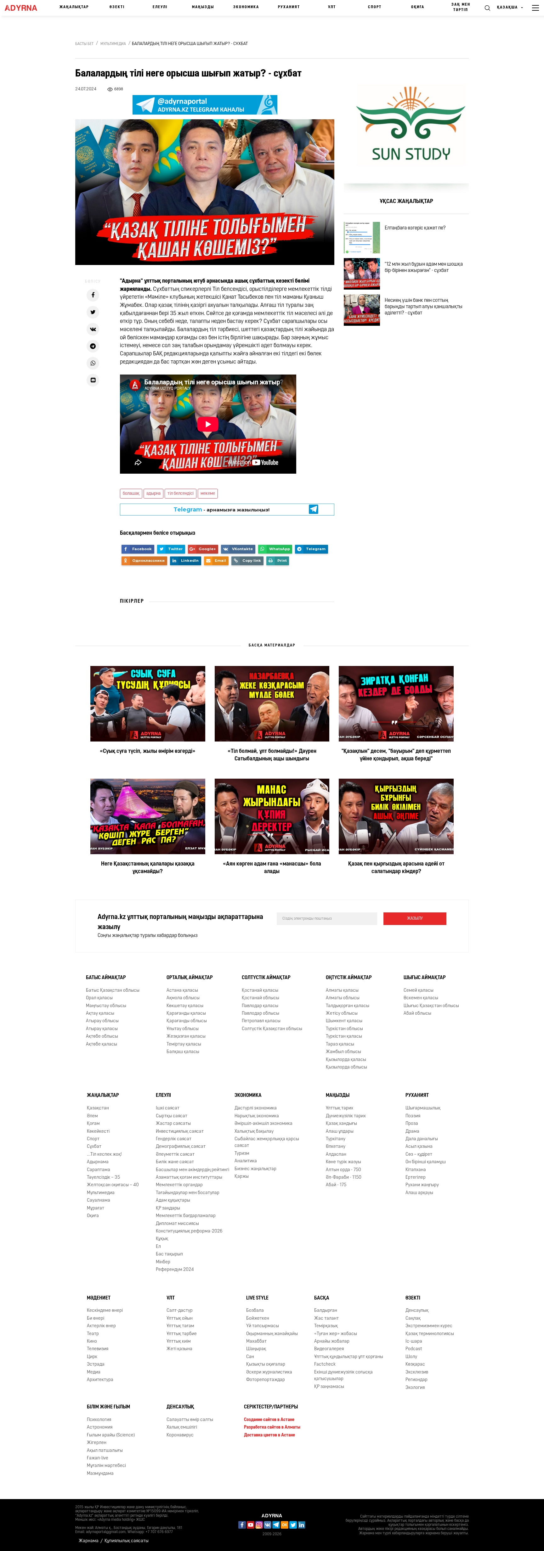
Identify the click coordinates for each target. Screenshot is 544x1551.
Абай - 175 (336, 1185)
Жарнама (89, 1541)
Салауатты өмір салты (190, 1420)
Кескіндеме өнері (105, 1310)
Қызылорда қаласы (346, 1060)
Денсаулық (416, 1310)
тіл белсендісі (180, 493)
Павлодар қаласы (260, 1006)
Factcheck (325, 1364)
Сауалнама (98, 1200)
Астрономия (99, 1427)
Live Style (257, 1298)
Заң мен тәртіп (460, 7)
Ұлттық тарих (339, 1108)
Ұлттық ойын (180, 1318)
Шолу (411, 1357)
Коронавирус (180, 1435)
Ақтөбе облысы (102, 1036)
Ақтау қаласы (100, 1013)
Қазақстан (98, 1108)
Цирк (92, 1357)
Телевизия (97, 1349)
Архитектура (100, 1380)
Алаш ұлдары (340, 1131)
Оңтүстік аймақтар (349, 977)
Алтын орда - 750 (343, 1170)
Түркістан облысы (344, 1029)
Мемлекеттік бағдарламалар (186, 1216)
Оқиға (417, 7)
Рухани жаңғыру (422, 1185)
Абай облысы (417, 1013)
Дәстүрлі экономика (256, 1108)
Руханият (289, 7)
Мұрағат (95, 1208)
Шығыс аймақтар (425, 977)
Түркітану (335, 1139)
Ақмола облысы (183, 998)
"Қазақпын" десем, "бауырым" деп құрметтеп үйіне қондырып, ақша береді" (396, 755)
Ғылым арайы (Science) (111, 1435)
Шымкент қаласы (344, 1021)
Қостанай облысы (260, 998)
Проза (411, 1123)
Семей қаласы (419, 990)
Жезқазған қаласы (186, 1036)
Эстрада (96, 1364)
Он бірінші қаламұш (425, 1162)
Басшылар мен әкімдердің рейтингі (192, 1170)
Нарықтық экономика (257, 1116)
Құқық (162, 1239)
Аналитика (246, 1161)
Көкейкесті (98, 1131)
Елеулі (160, 7)
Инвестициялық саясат (180, 1131)
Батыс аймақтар (106, 977)
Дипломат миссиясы (177, 1223)
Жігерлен (96, 1443)
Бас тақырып (169, 1254)
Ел (158, 1246)
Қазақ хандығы (341, 1123)
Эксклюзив (416, 1372)
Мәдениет (98, 1298)
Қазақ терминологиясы (429, 1334)
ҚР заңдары (168, 1208)
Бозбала (255, 1310)
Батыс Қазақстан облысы (112, 990)
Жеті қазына (179, 1349)
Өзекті (117, 7)
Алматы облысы (343, 998)
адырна (153, 493)
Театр (93, 1334)
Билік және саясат (175, 1162)
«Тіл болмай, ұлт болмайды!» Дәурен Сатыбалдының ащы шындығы (272, 755)
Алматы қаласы (342, 990)
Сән (250, 1357)
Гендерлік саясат (173, 1139)
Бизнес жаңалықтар (255, 1169)
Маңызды (203, 7)
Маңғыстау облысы (106, 1006)
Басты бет (84, 44)
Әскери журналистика (269, 1372)
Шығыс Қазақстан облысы (431, 1006)
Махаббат (256, 1341)
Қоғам (93, 1123)
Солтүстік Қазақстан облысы (272, 1029)
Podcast (413, 1349)
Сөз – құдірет (418, 1154)
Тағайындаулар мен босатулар (187, 1193)
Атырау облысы (102, 1021)
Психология (99, 1420)
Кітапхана (415, 1170)
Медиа (93, 1372)
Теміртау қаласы (184, 1044)
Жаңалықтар (74, 7)
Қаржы (242, 1176)
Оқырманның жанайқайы (272, 1334)
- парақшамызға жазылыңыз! (221, 509)
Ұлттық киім (179, 1341)
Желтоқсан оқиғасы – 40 (113, 1185)
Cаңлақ (413, 1318)
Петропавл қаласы (261, 1021)
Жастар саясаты (173, 1123)
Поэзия (412, 1116)
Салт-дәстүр (180, 1310)
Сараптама (98, 1170)
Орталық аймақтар (190, 977)
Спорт (375, 7)
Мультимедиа (113, 44)
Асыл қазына (419, 1146)
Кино (92, 1341)
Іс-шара (413, 1341)
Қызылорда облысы (346, 1067)
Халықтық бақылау (254, 1131)
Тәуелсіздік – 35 (103, 1177)
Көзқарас (415, 1364)
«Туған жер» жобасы (335, 1334)
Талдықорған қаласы (347, 1006)
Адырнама (98, 1162)
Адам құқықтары (173, 1200)
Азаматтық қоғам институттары (189, 1177)
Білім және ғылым (108, 1407)
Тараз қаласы (340, 1044)
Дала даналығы (421, 1139)
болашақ (131, 493)
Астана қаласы (182, 990)
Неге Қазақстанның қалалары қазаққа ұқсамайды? (148, 868)
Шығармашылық (422, 1108)
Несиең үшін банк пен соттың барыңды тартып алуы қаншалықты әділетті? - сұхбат (423, 307)
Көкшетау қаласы (185, 1006)
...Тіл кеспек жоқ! (104, 1154)
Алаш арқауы (419, 1193)
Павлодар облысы (260, 1013)
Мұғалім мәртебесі (106, 1466)
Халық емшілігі (182, 1427)
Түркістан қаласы (344, 1036)
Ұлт (332, 7)
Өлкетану (335, 1146)
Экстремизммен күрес (428, 1326)
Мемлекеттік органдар (179, 1185)
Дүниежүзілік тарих (346, 1116)
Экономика (246, 7)
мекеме (208, 493)
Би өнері (95, 1318)
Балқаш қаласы (183, 1052)
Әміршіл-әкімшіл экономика (263, 1123)
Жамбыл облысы (343, 1052)
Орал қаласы (99, 998)
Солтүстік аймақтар (266, 977)
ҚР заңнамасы (329, 1387)
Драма (412, 1131)
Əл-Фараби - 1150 (343, 1177)
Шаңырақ (256, 1349)
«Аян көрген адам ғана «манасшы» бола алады (272, 868)
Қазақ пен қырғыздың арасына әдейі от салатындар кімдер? (396, 868)
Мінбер (163, 1262)
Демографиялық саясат (181, 1146)
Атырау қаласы (102, 1029)
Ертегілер (415, 1177)
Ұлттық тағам (180, 1326)
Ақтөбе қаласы (101, 1044)
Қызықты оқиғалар (265, 1364)
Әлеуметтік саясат (175, 1154)
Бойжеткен (257, 1318)
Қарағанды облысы (187, 1021)
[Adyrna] (24, 8)
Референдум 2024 (175, 1269)
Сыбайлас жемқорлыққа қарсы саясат (267, 1142)
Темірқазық (326, 1326)
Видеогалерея (329, 1349)
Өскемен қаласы (421, 998)
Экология (415, 1387)
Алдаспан (336, 1154)
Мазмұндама (100, 1473)
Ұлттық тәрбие (182, 1334)
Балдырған (325, 1310)
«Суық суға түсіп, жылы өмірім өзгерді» (148, 751)
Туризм (242, 1153)
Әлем (92, 1116)
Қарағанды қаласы (186, 1013)
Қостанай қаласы (260, 990)
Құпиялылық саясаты (127, 1541)
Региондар (416, 1380)
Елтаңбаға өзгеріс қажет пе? (415, 228)
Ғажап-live (97, 1458)
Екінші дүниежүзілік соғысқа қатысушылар (343, 1375)
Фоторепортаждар (265, 1380)
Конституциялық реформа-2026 (189, 1231)
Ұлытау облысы (183, 1029)
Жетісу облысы (342, 1013)
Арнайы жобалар (331, 1341)
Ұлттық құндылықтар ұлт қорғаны (348, 1357)
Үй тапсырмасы (262, 1326)
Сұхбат (94, 1146)
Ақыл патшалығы (105, 1450)
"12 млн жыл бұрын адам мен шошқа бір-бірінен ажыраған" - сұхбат (424, 267)
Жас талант (326, 1318)
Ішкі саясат (167, 1108)
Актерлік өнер (101, 1326)
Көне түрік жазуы (343, 1162)
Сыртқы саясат (171, 1116)
